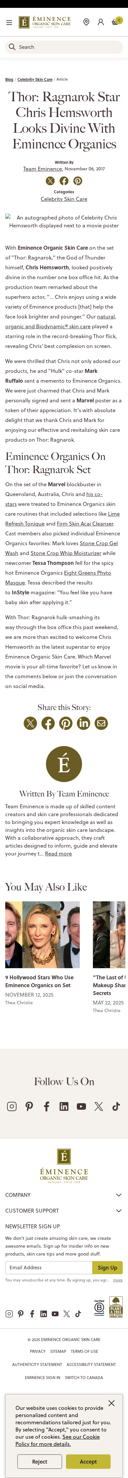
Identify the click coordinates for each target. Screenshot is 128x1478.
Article (62, 79)
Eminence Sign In (42, 1377)
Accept (88, 1461)
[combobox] (64, 47)
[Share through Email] (101, 723)
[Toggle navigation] (9, 22)
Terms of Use (84, 1351)
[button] (101, 21)
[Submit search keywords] (12, 47)
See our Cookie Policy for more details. (57, 1440)
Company (18, 1195)
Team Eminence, (43, 168)
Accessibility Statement (91, 1364)
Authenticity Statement (37, 1364)
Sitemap (58, 1351)
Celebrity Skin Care (35, 79)
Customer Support (32, 1210)
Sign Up (107, 1267)
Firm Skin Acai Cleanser (85, 523)
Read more (58, 853)
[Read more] (42, 934)
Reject (39, 1461)
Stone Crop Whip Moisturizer (66, 553)
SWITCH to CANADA (84, 1377)
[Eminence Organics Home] (45, 22)
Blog (9, 79)
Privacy (38, 1351)
